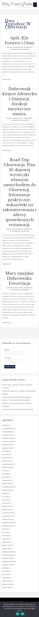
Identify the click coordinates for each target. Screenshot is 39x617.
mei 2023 (5, 474)
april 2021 (5, 539)
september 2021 (8, 522)
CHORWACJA (15, 49)
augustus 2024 (7, 448)
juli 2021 (5, 529)
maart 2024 (6, 457)
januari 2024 (6, 461)
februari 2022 (7, 506)
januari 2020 (6, 587)
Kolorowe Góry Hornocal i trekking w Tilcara (17, 409)
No (23, 614)
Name (6, 350)
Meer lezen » (7, 79)
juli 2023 (5, 470)
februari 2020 (7, 584)
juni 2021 (5, 532)
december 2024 (8, 438)
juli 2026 (5, 425)
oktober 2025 (7, 432)
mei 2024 (5, 454)
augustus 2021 (7, 526)
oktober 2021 (6, 519)
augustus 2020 (7, 565)
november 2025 (7, 428)
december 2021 (7, 513)
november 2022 (7, 487)
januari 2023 (6, 483)
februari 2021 (6, 545)
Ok (18, 614)
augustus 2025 (7, 435)
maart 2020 (6, 581)
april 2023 (5, 477)
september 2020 (8, 561)
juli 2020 (5, 568)
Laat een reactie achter (14, 47)
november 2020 (8, 555)
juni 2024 (5, 451)
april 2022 (5, 503)
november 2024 (8, 441)
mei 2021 (5, 535)
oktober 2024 (7, 445)
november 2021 (7, 516)
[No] (36, 609)
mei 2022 (5, 500)
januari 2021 (6, 548)
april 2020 (5, 578)
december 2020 (8, 552)
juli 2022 (5, 493)
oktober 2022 (7, 490)
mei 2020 (5, 574)
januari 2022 (6, 509)
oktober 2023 (7, 467)
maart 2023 (6, 480)
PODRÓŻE (25, 49)
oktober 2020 (7, 558)
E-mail (7, 358)
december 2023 (8, 464)
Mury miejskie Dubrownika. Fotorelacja (19, 278)
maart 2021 (6, 542)
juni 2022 (5, 496)
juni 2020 (5, 571)
